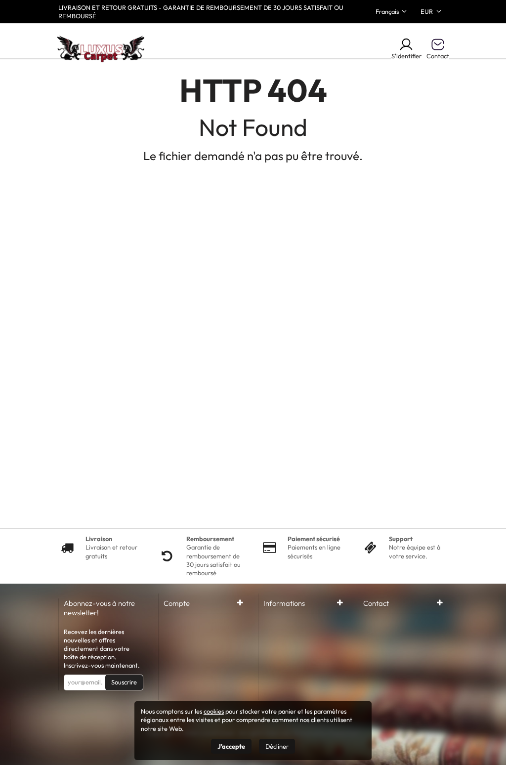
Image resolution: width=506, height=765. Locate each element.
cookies (214, 711)
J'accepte (231, 746)
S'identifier (406, 56)
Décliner (277, 746)
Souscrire (124, 682)
